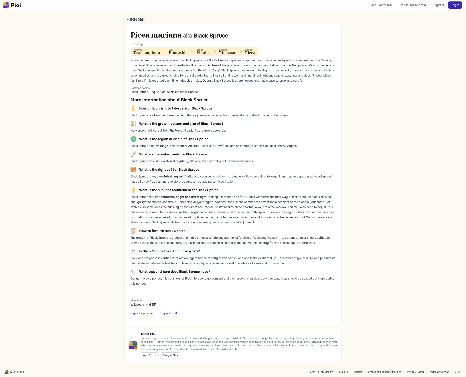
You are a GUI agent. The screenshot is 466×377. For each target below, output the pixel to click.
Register (438, 5)
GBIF (152, 304)
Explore (343, 372)
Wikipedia (137, 304)
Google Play (170, 355)
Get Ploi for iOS (381, 5)
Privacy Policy (415, 372)
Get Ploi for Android (412, 5)
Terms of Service (439, 372)
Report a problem (142, 313)
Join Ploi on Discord (321, 372)
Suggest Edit (168, 313)
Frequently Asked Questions (384, 372)
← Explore (135, 19)
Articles (358, 372)
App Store (149, 355)
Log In (455, 5)
